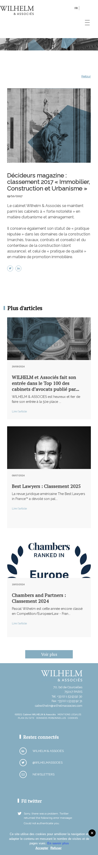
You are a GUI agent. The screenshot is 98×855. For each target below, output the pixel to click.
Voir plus (49, 654)
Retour (86, 76)
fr (76, 8)
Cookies (73, 718)
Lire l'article (19, 411)
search (70, 9)
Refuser (56, 848)
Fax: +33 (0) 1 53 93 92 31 (67, 701)
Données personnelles (51, 718)
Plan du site (26, 718)
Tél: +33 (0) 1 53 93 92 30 (67, 696)
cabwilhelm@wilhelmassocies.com (58, 705)
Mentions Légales (69, 714)
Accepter (41, 848)
